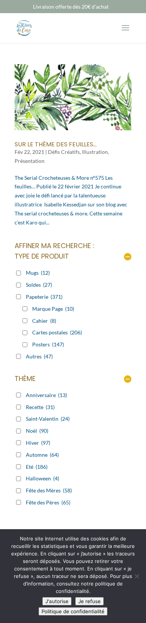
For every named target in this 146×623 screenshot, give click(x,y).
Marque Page (53, 308)
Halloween (42, 478)
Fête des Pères (48, 502)
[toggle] (127, 257)
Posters (48, 344)
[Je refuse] (136, 576)
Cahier (44, 321)
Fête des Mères (49, 490)
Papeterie (44, 296)
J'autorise (57, 601)
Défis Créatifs (64, 152)
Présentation (30, 161)
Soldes (39, 284)
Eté (37, 466)
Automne (42, 454)
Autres (39, 356)
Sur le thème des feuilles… (56, 144)
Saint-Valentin (48, 418)
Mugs (38, 272)
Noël (37, 430)
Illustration (95, 152)
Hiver (38, 442)
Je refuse (89, 601)
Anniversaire (46, 395)
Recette (40, 407)
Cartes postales (57, 332)
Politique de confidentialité (73, 611)
